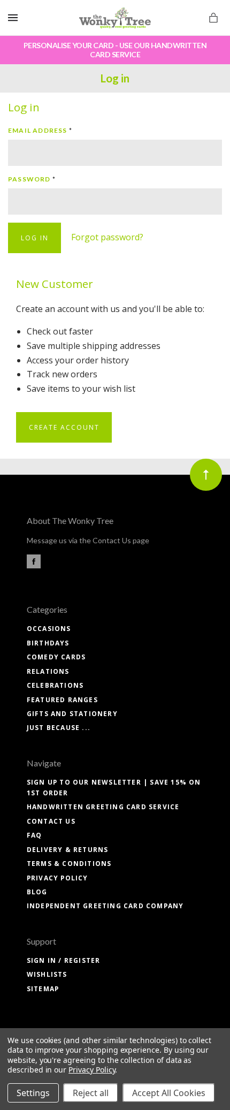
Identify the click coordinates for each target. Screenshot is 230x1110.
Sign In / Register (64, 960)
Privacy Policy (57, 878)
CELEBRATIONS (55, 685)
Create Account (64, 427)
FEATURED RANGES (62, 699)
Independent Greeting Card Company (105, 905)
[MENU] (14, 17)
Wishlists (47, 974)
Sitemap (43, 988)
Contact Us (51, 821)
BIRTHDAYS (48, 643)
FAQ (34, 835)
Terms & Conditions (69, 863)
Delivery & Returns (68, 849)
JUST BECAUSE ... (58, 727)
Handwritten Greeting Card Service (103, 806)
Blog (37, 891)
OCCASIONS (49, 628)
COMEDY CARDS (56, 657)
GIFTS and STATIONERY (72, 713)
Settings (33, 1093)
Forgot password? (107, 237)
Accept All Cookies (168, 1093)
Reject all (91, 1093)
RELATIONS (48, 671)
